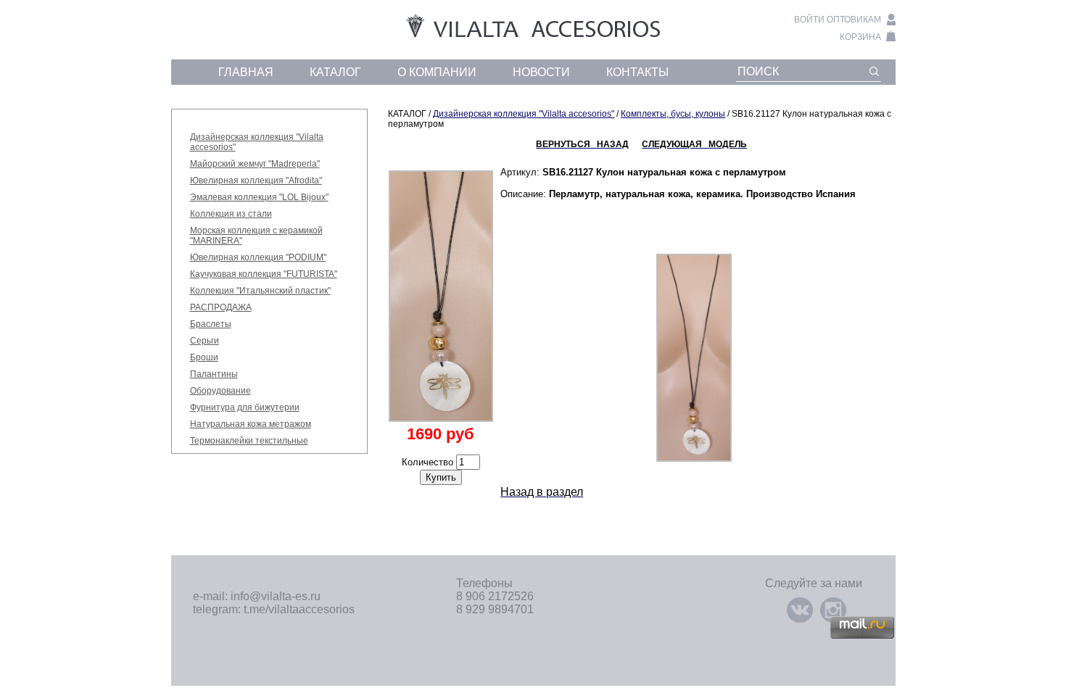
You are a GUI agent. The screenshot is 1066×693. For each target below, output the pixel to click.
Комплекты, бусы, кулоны (673, 114)
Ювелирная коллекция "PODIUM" (258, 257)
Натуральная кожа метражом (250, 424)
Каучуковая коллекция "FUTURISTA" (263, 274)
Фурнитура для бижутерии (244, 407)
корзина (860, 37)
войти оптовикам (837, 19)
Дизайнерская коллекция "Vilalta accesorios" (523, 114)
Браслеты (210, 324)
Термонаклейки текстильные (249, 441)
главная (245, 72)
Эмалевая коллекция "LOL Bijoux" (259, 197)
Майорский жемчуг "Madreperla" (255, 164)
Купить (441, 477)
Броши (204, 357)
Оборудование (220, 391)
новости (541, 72)
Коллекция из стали (231, 214)
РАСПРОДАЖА (221, 307)
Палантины (214, 374)
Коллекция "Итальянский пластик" (260, 291)
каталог (335, 72)
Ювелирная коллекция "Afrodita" (256, 180)
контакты (637, 72)
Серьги (204, 341)
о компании (436, 72)
